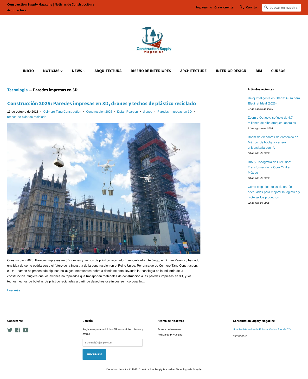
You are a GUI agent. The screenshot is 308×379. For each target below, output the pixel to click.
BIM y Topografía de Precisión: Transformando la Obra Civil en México (269, 167)
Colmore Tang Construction (62, 111)
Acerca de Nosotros (169, 329)
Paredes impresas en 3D (174, 111)
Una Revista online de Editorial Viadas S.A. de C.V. (262, 329)
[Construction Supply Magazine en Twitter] (10, 331)
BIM (259, 70)
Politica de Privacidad (170, 334)
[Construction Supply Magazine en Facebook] (17, 331)
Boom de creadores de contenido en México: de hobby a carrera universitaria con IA (273, 142)
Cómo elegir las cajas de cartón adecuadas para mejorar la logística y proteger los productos (274, 192)
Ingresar (202, 7)
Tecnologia (17, 90)
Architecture (193, 70)
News (77, 70)
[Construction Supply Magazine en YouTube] (25, 331)
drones (147, 111)
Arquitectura (108, 70)
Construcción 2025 (99, 111)
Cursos (278, 70)
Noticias (51, 70)
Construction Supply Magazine (156, 369)
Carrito (251, 7)
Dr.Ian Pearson (127, 111)
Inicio (28, 70)
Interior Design (231, 70)
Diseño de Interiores (151, 70)
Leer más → (15, 290)
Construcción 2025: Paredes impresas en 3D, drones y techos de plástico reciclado (101, 103)
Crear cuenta (223, 7)
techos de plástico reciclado (26, 117)
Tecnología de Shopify (189, 369)
